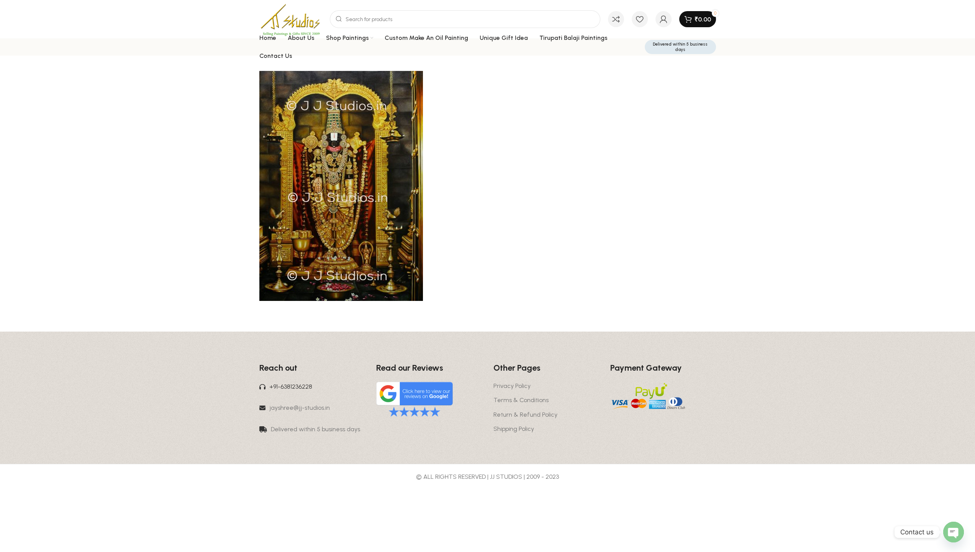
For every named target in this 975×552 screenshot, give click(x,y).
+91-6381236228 (290, 386)
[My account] (663, 19)
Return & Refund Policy (525, 414)
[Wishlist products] (640, 19)
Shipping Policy (513, 428)
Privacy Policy (512, 385)
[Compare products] (616, 19)
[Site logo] (290, 18)
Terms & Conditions (521, 400)
